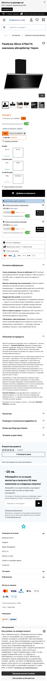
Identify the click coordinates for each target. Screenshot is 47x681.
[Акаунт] (31, 20)
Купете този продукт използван (16, 222)
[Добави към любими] (43, 43)
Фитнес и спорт (7, 556)
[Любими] (37, 20)
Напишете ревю (24, 454)
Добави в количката (25, 193)
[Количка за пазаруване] (43, 20)
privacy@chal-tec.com (14, 517)
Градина (5, 542)
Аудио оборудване (8, 547)
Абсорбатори (16, 35)
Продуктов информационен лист (12, 123)
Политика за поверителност (14, 510)
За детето (5, 565)
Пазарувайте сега (7, 9)
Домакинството (8, 538)
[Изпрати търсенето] (4, 27)
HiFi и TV (5, 551)
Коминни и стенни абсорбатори (35, 35)
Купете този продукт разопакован (16, 205)
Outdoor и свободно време (11, 560)
